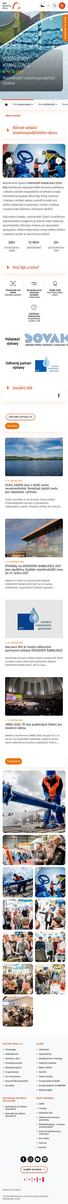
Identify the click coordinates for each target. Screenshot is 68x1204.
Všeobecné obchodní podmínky (49, 1118)
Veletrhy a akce (12, 1058)
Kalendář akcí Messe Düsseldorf (15, 1114)
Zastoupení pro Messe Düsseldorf (16, 1107)
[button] (45, 5)
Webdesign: (9, 1198)
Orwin (17, 1198)
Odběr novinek (32, 1169)
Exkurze (43, 1143)
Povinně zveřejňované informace (50, 1132)
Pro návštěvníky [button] (47, 104)
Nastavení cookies (11, 1189)
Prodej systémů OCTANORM (52, 1085)
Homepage (10, 1049)
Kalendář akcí (12, 1054)
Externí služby (46, 1076)
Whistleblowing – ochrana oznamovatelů (52, 1125)
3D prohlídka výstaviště (16, 1081)
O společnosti (12, 1072)
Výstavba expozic (13, 1067)
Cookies (43, 1108)
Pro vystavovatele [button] (22, 104)
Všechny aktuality (20, 417)
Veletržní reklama (47, 1063)
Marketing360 (45, 1090)
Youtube (38, 1159)
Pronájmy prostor (14, 1063)
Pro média (44, 1138)
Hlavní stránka (12, 115)
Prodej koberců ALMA (49, 1081)
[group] (12, 426)
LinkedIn (45, 1159)
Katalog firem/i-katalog (50, 1058)
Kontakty (9, 1085)
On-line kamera (12, 1076)
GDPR (41, 1104)
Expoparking (45, 1054)
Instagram (31, 1159)
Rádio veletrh (45, 1067)
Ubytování (44, 1049)
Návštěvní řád (45, 1113)
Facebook (23, 1159)
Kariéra (42, 1147)
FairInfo (42, 1072)
